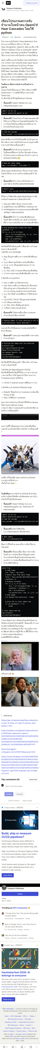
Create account (31, 3)
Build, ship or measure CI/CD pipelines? (16, 835)
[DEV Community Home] (8, 3)
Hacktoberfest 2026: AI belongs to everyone (16, 974)
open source (22, 1034)
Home (7, 1016)
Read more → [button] (8, 999)
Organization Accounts (26, 1022)
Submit (9, 794)
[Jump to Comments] (14, 1047)
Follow (20, 894)
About (22, 1025)
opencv (5, 37)
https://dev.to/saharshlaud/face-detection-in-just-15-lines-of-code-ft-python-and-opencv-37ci (19, 723)
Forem (11, 1034)
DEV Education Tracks (15, 1019)
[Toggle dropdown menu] (37, 807)
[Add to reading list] (23, 1047)
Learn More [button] (7, 875)
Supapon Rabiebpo (14, 8)
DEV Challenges (16, 1016)
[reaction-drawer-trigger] (5, 1047)
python (17, 37)
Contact (28, 1025)
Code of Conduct (14, 801)
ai (11, 37)
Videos (32, 1016)
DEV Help (28, 1019)
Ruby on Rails (20, 1038)
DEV (11, 1036)
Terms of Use (32, 1031)
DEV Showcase (13, 1025)
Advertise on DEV (11, 1022)
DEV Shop (26, 1028)
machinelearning (29, 37)
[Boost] (30, 1047)
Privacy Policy (21, 1031)
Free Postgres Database (13, 1028)
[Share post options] (37, 1047)
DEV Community (20, 908)
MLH (33, 1028)
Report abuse (27, 801)
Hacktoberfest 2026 (9, 987)
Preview (20, 794)
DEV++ (25, 1016)
